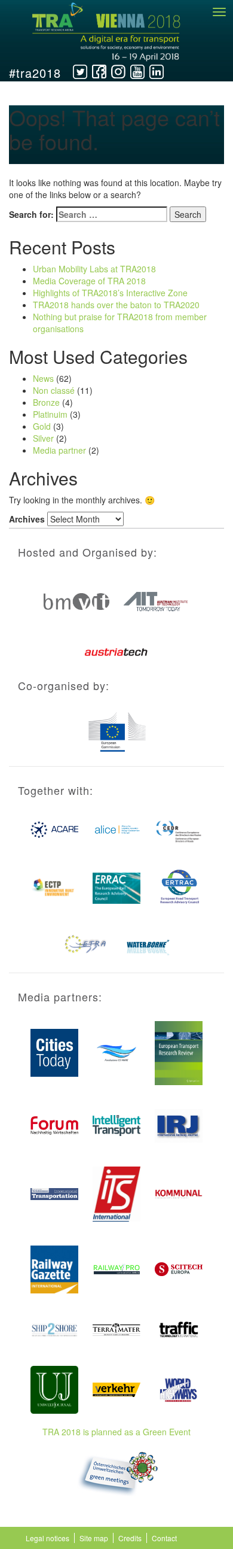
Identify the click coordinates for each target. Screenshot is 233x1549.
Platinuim (50, 414)
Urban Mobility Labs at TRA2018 (94, 269)
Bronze (46, 402)
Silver (43, 438)
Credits (130, 1538)
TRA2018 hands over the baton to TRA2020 (116, 305)
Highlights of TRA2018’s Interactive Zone (110, 293)
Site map (93, 1538)
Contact (164, 1538)
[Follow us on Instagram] (118, 72)
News (43, 378)
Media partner (59, 450)
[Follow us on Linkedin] (156, 72)
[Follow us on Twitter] (80, 72)
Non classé (54, 390)
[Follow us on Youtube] (137, 72)
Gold (42, 426)
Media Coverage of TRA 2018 (89, 281)
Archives (27, 519)
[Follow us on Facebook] (99, 72)
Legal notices (47, 1538)
